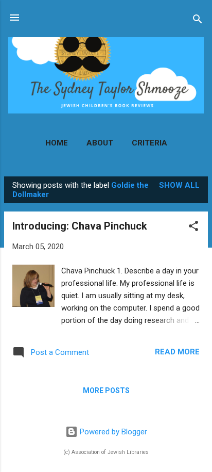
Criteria (149, 143)
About (99, 143)
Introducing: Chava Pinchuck (79, 226)
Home (56, 143)
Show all (179, 185)
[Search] (197, 21)
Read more (177, 351)
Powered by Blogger (112, 431)
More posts (106, 390)
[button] (193, 228)
